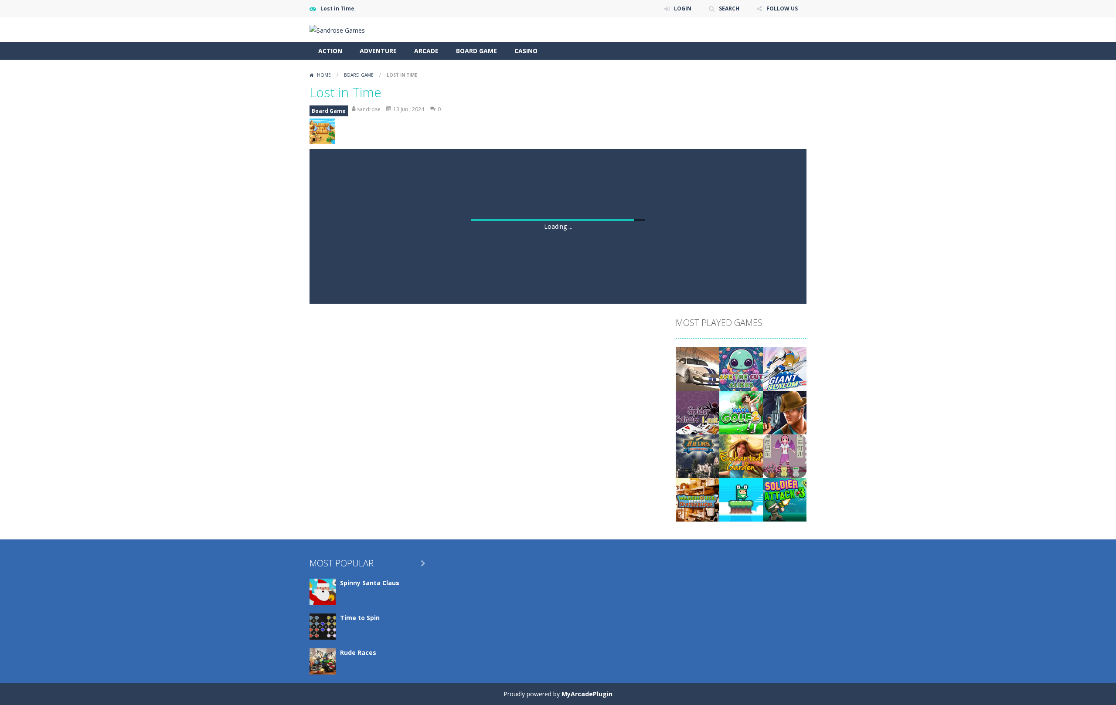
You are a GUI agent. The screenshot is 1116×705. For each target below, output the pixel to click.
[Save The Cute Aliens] (741, 653)
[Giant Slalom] (784, 653)
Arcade (426, 51)
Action (330, 51)
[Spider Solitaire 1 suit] (697, 697)
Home (324, 75)
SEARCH (729, 8)
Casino (526, 51)
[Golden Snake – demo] (784, 697)
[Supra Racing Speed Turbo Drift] (697, 653)
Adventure (378, 51)
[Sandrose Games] (337, 29)
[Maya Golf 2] (741, 697)
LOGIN (682, 8)
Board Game (476, 51)
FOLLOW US (782, 8)
